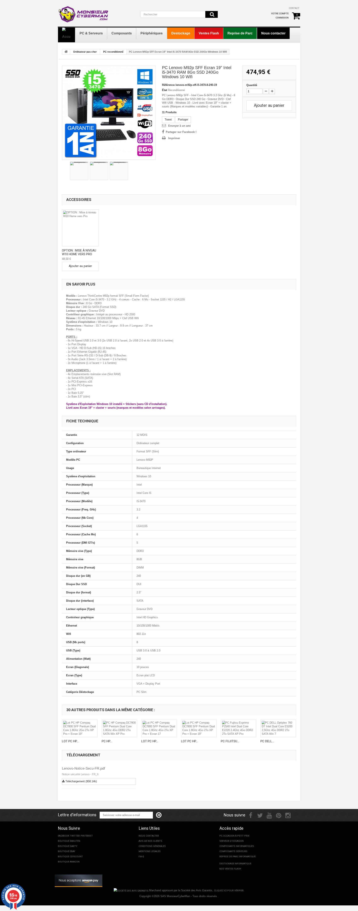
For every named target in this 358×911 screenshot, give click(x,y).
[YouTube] (269, 815)
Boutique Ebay (66, 851)
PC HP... (107, 741)
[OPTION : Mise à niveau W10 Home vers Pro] (80, 227)
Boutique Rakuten (69, 841)
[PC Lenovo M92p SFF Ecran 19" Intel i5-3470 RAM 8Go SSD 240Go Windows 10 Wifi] (109, 112)
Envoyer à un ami (179, 125)
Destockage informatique (235, 863)
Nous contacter (149, 835)
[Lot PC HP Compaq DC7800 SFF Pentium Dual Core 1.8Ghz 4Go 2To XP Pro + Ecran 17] (159, 728)
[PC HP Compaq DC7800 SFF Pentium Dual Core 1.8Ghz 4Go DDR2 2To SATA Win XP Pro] (119, 728)
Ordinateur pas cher (85, 51)
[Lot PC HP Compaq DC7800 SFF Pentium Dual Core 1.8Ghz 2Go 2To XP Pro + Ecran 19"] (80, 728)
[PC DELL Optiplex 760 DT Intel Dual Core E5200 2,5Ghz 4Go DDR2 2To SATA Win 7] (278, 728)
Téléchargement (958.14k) (81, 781)
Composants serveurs (233, 851)
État (164, 90)
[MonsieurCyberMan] (84, 12)
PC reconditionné (113, 51)
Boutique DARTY (67, 846)
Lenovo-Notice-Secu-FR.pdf (83, 768)
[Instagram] (288, 815)
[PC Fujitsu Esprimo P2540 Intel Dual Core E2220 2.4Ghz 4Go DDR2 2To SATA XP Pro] (238, 728)
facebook (63, 835)
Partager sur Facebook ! (181, 132)
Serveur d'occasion (231, 841)
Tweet (168, 119)
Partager (183, 119)
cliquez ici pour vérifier (229, 890)
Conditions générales (152, 846)
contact (294, 8)
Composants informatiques (236, 846)
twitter (75, 835)
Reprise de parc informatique (237, 856)
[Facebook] (250, 815)
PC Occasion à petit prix (234, 835)
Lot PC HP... (70, 741)
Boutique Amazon (69, 861)
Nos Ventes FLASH (230, 868)
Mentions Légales (150, 851)
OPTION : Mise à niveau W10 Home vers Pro (79, 252)
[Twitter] (260, 815)
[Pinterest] (278, 815)
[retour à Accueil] (66, 52)
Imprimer (174, 138)
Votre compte (280, 13)
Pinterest (87, 835)
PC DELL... (267, 741)
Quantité (251, 85)
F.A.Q (141, 856)
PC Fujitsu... (230, 741)
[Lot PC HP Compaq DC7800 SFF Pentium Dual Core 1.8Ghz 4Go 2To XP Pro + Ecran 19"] (199, 728)
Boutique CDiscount (70, 856)
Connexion (282, 17)
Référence (168, 84)
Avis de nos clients (150, 841)
